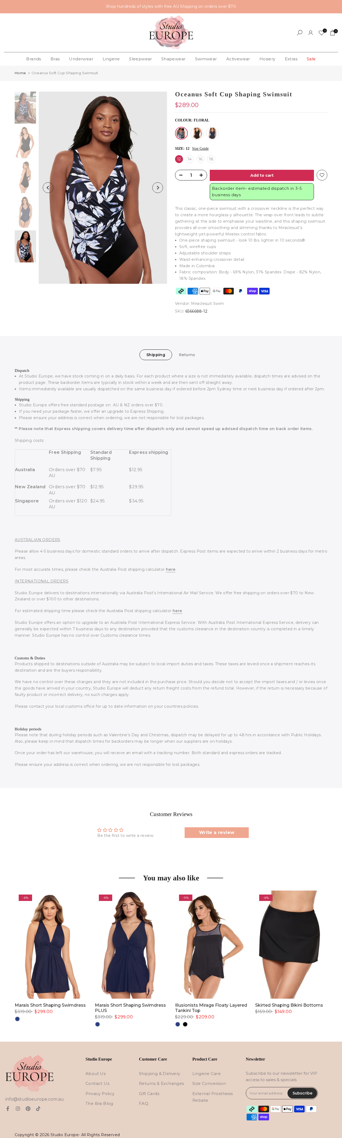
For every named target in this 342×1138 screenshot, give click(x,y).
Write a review (217, 832)
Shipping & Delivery (159, 1073)
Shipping (155, 354)
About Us (96, 1073)
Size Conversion (209, 1083)
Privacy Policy (100, 1093)
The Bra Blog (99, 1103)
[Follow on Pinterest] (28, 1108)
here (171, 569)
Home (20, 73)
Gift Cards (149, 1093)
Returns (187, 354)
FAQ (143, 1103)
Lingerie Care (206, 1073)
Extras (291, 58)
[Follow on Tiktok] (38, 1108)
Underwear (81, 58)
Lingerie (111, 58)
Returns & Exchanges (161, 1083)
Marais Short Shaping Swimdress (50, 1005)
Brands (33, 58)
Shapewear (173, 58)
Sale (311, 58)
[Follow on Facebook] (7, 1108)
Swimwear (206, 58)
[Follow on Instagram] (17, 1108)
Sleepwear (140, 58)
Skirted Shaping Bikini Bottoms (289, 1005)
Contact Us (97, 1083)
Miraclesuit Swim (207, 303)
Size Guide (200, 149)
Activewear (238, 58)
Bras (55, 58)
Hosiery (267, 58)
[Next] (157, 187)
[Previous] (48, 187)
